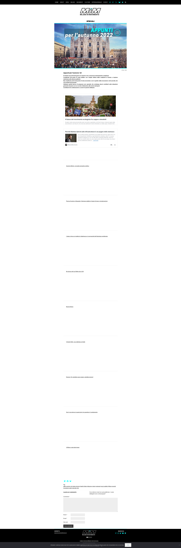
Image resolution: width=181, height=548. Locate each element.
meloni (94, 486)
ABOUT (62, 2)
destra (74, 486)
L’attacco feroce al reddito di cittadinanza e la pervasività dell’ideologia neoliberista (87, 236)
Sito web (65, 522)
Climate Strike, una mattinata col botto (75, 341)
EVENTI (105, 2)
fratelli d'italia (83, 486)
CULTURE (87, 2)
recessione (66, 488)
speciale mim (75, 488)
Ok (128, 545)
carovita (68, 486)
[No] (179, 545)
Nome (65, 514)
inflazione (89, 486)
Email (65, 518)
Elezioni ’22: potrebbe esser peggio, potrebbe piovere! (79, 377)
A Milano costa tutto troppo (72, 447)
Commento (66, 496)
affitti (64, 486)
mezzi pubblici (104, 486)
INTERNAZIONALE (97, 2)
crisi (71, 486)
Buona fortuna (69, 306)
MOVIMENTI (80, 2)
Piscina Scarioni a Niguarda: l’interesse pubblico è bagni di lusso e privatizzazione (87, 201)
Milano (110, 486)
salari (70, 488)
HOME (56, 2)
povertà (114, 486)
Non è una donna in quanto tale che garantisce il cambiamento (81, 412)
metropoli (98, 486)
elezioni (78, 486)
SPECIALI (90, 21)
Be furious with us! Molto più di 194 (75, 271)
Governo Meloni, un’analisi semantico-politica (77, 166)
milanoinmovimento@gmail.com (60, 532)
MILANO (73, 2)
